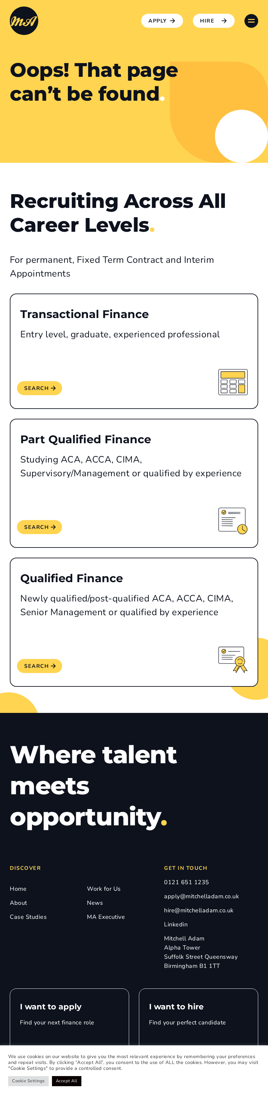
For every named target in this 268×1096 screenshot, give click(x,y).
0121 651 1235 (186, 882)
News (95, 903)
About (18, 903)
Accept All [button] (66, 1081)
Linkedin (176, 924)
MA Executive (106, 917)
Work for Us (104, 889)
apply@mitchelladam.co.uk (201, 896)
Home (18, 889)
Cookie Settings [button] (28, 1081)
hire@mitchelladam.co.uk (199, 910)
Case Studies (28, 917)
